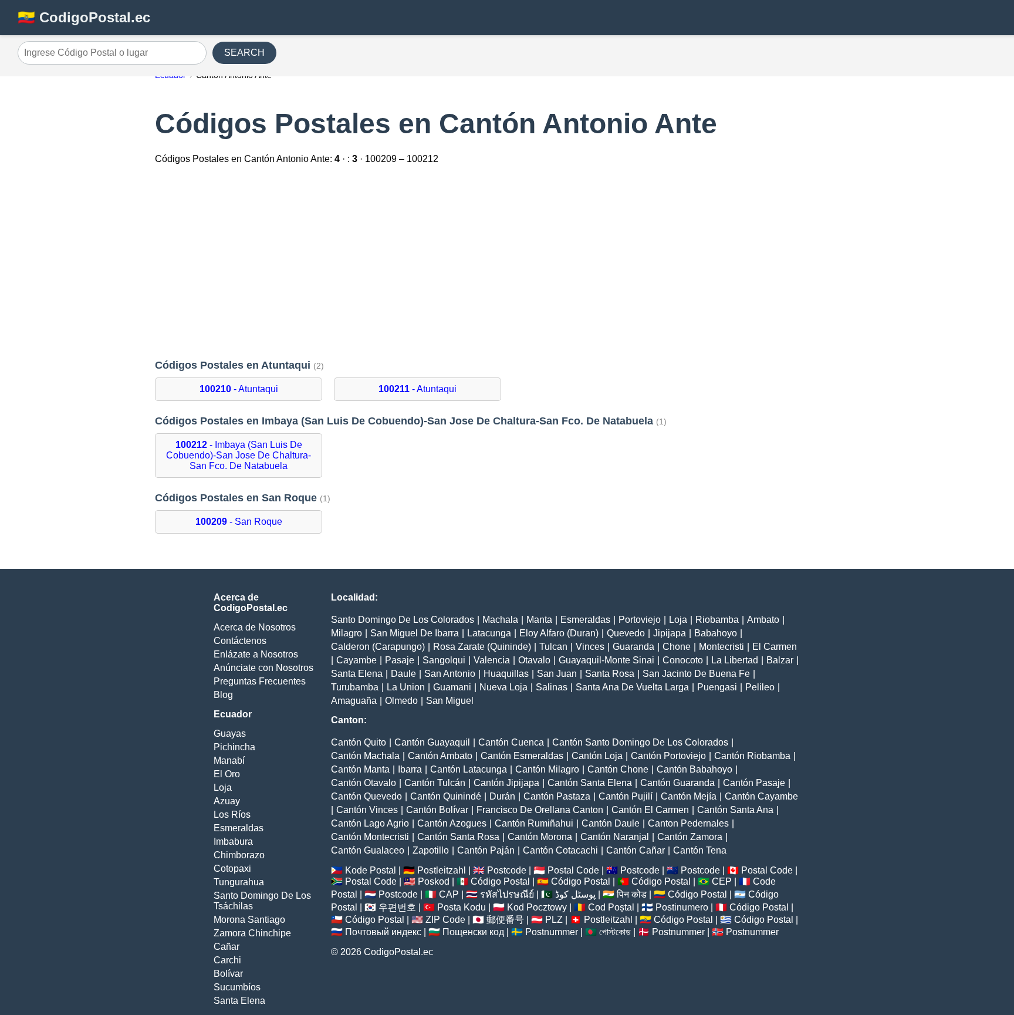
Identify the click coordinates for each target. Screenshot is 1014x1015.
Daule (403, 674)
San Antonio (449, 674)
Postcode (506, 870)
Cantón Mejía (688, 796)
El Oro (227, 774)
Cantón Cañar (635, 850)
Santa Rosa (609, 674)
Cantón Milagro (547, 769)
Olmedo (401, 701)
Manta (539, 620)
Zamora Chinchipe (252, 933)
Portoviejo (639, 620)
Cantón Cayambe (761, 796)
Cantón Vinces (367, 810)
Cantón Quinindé (445, 796)
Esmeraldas (238, 828)
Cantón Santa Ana (735, 810)
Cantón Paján (486, 850)
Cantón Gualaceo (367, 850)
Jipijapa (669, 633)
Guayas (230, 734)
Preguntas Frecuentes (260, 681)
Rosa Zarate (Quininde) (482, 647)
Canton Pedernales (688, 823)
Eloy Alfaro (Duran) (559, 633)
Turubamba (354, 687)
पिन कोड (632, 894)
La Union (406, 687)
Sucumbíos (237, 987)
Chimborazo (239, 855)
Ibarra (410, 769)
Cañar (226, 947)
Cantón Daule (611, 823)
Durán (502, 796)
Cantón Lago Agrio (370, 823)
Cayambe (356, 660)
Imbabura (233, 842)
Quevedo (626, 633)
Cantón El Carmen (650, 810)
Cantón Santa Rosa (458, 837)
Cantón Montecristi (370, 837)
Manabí (229, 761)
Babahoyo (715, 633)
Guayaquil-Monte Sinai (606, 660)
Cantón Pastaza (556, 796)
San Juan (557, 674)
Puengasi (717, 687)
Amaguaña (354, 701)
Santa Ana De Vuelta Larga (632, 687)
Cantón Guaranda (677, 783)
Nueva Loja (503, 687)
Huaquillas (506, 674)
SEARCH (244, 53)
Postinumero (681, 907)
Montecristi (721, 647)
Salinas (551, 687)
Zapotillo (431, 850)
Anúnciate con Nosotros (263, 668)
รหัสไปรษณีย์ (507, 894)
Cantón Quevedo (366, 796)
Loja (223, 788)
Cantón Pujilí (626, 796)
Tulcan (553, 647)
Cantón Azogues (451, 823)
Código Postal (500, 881)
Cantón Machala (365, 756)
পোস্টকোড (615, 932)
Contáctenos (240, 641)
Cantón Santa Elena (589, 783)
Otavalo (534, 660)
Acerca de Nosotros (255, 627)
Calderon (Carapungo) (378, 647)
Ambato (763, 620)
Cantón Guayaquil (432, 742)
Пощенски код (473, 932)
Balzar (779, 660)
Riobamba (717, 620)
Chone (677, 647)
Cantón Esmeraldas (522, 756)
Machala (500, 620)
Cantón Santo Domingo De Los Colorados (640, 742)
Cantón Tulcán (434, 783)
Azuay (227, 801)
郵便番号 (505, 920)
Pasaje (399, 660)
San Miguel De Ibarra (414, 633)
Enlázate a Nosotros (256, 654)
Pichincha (234, 747)
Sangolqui (443, 660)
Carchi (227, 960)
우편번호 (397, 907)
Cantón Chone (617, 769)
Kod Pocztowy (537, 907)
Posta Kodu (461, 907)
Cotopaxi (232, 869)
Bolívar (228, 974)
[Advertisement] (507, 263)
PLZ (554, 920)
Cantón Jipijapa (506, 783)
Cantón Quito (358, 742)
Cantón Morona (540, 837)
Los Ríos (232, 815)
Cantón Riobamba (752, 756)
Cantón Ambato (440, 756)
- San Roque (238, 522)
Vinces (590, 647)
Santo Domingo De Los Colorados (402, 620)
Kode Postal (370, 870)
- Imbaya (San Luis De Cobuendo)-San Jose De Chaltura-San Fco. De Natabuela (238, 455)
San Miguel (450, 701)
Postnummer (551, 932)
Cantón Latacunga (468, 769)
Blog (223, 695)
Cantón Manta (360, 769)
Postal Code (573, 870)
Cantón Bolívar (437, 810)
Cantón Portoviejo (668, 756)
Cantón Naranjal (614, 837)
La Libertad (734, 660)
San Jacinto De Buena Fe (696, 674)
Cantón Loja (597, 756)
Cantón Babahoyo (694, 769)
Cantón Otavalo (363, 783)
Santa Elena (239, 1001)
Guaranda (633, 647)
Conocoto (683, 660)
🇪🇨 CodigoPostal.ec (84, 17)
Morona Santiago (249, 920)
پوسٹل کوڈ (575, 894)
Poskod (433, 881)
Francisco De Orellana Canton (539, 810)
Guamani (452, 687)
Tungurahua (239, 882)
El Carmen (774, 647)
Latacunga (489, 633)
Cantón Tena (699, 850)
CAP (449, 894)
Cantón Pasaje (754, 783)
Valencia (492, 660)
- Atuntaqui (239, 389)
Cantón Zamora (689, 837)
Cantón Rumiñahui (534, 823)
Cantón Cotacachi (560, 850)
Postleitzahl (441, 870)
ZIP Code (445, 920)
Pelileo (760, 687)
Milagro (346, 633)
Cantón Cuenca (511, 742)
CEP (722, 881)
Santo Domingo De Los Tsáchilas (262, 901)
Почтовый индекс (383, 932)
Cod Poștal (611, 907)
